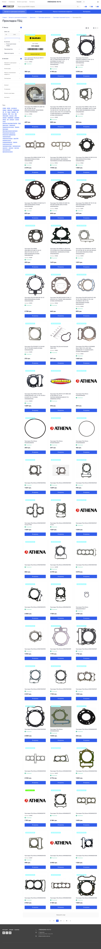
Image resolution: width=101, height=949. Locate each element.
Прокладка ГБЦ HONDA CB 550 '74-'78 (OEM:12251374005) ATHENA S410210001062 (35, 159)
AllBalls (4, 110)
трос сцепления (6, 149)
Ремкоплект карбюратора (9, 134)
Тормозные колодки (7, 138)
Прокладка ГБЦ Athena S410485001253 (60, 898)
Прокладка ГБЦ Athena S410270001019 (60, 649)
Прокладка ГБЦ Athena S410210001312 (60, 607)
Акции (11, 929)
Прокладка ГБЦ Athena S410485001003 (56, 730)
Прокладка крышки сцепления (10, 131)
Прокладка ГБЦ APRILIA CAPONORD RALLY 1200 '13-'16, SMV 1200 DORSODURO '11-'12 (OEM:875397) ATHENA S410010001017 (85, 349)
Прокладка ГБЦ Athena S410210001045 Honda (60, 523)
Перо (19, 123)
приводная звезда (7, 146)
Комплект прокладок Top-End (10, 123)
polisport (12, 119)
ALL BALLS (14, 108)
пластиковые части (7, 144)
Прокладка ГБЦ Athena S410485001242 (60, 855)
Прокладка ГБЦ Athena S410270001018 (35, 649)
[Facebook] (3, 933)
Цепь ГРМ (16, 138)
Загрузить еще (60, 915)
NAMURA (14, 112)
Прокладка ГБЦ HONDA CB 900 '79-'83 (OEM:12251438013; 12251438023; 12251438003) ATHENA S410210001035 (60, 159)
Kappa (9, 112)
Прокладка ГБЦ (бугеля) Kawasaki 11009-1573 (59, 347)
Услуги (16, 929)
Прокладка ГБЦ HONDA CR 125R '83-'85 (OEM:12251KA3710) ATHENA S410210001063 (86, 159)
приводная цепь (16, 146)
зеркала (15, 142)
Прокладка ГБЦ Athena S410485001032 (35, 771)
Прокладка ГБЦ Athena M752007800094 (56, 441)
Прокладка (5, 129)
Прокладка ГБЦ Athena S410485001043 (60, 771)
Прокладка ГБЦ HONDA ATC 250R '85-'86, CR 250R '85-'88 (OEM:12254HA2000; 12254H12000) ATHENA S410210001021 (35, 109)
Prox (12, 114)
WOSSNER (16, 117)
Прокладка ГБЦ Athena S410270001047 (86, 689)
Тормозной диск (7, 136)
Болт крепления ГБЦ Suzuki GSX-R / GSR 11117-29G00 (34, 58)
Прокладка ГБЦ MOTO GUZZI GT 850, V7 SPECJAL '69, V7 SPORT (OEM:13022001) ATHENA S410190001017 (60, 299)
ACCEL (8, 108)
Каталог (5, 929)
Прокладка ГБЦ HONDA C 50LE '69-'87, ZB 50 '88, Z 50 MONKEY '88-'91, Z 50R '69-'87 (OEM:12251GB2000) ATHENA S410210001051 (86, 109)
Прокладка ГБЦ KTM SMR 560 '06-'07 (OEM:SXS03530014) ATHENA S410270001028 (34, 299)
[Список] (96, 28)
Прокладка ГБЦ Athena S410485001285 (86, 898)
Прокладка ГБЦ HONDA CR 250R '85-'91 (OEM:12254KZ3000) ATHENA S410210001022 (35, 204)
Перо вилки (5, 125)
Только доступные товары (11, 44)
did (8, 119)
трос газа (16, 148)
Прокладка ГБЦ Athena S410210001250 (86, 565)
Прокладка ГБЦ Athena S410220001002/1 (82, 607)
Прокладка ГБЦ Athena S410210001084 (35, 565)
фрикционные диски (8, 151)
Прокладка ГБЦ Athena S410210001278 (35, 607)
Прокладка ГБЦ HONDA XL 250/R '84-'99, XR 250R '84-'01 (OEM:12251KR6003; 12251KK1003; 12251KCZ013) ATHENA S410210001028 (60, 251)
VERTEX (5, 117)
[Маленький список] (86, 28)
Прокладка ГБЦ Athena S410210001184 (60, 565)
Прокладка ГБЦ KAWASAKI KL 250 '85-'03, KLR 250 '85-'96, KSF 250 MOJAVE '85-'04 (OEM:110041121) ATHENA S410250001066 (86, 251)
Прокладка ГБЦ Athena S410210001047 (86, 523)
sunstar (17, 119)
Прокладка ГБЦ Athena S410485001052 (86, 771)
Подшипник (12, 125)
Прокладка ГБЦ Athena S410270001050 (35, 729)
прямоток (5, 148)
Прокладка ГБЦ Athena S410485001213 (86, 813)
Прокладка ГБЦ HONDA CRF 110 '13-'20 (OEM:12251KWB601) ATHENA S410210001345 (86, 204)
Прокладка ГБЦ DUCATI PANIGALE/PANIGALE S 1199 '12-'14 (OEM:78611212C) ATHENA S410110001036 (85, 60)
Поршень (17, 127)
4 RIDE (4, 108)
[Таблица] (98, 28)
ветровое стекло (7, 140)
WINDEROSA (10, 117)
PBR (9, 114)
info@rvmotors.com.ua (44, 936)
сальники (11, 148)
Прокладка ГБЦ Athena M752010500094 (82, 441)
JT (5, 112)
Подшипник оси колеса (8, 127)
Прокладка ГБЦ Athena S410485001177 (60, 813)
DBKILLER (9, 110)
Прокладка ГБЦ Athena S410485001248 (86, 855)
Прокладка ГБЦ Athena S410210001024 (86, 483)
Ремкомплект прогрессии (9, 132)
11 (66, 920)
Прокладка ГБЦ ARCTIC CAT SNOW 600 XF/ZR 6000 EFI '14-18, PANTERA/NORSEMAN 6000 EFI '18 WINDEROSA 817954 (60, 396)
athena (4, 119)
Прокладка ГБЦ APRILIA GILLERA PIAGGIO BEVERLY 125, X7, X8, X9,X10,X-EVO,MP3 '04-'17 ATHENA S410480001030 (35, 396)
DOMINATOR (16, 110)
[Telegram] (10, 933)
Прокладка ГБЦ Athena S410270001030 (60, 689)
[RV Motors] (8, 6)
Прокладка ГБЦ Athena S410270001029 (35, 689)
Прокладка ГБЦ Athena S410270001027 (86, 649)
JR (3, 112)
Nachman (5, 114)
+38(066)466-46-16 (54, 2)
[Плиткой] (94, 28)
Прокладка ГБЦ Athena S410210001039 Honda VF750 (35, 523)
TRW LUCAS (5, 115)
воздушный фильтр (7, 142)
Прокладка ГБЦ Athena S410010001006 (35, 483)
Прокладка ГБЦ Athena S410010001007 (60, 483)
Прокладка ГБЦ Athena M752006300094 (82, 394)
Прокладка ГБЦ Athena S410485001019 (86, 729)
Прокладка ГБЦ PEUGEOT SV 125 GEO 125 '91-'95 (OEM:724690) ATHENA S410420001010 (34, 348)
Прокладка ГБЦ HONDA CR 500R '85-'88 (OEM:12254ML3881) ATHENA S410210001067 (60, 204)
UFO (16, 115)
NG (17, 112)
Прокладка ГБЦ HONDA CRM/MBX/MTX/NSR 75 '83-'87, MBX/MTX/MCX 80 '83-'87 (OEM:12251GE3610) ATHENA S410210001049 (33, 252)
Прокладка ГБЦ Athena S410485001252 (35, 898)
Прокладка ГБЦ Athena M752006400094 (31, 441)
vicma (4, 121)
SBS (16, 114)
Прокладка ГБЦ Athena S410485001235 (35, 855)
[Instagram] (7, 933)
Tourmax (11, 115)
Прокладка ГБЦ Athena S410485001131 (35, 813)
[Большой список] (88, 28)
